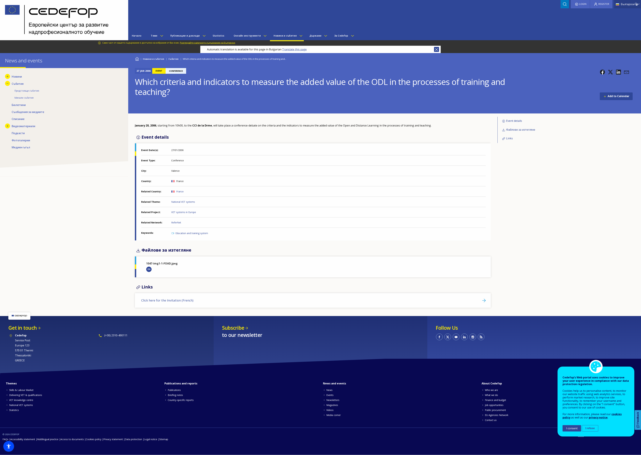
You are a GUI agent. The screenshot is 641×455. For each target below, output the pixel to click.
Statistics (14, 410)
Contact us (491, 420)
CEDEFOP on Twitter (447, 337)
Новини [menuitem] (17, 76)
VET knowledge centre (21, 400)
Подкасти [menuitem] (18, 133)
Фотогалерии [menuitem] (21, 140)
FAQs (5, 439)
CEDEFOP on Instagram (472, 337)
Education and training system (191, 233)
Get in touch (22, 327)
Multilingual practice (47, 439)
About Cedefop (492, 383)
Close (436, 49)
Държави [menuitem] (315, 35)
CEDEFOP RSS (481, 337)
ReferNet (176, 222)
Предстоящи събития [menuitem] (26, 90)
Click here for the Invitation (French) (167, 300)
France (180, 191)
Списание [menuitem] (18, 119)
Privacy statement (113, 439)
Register (603, 4)
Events (330, 395)
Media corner (333, 415)
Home (137, 58)
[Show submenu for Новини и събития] (301, 35)
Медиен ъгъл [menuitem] (21, 147)
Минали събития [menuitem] (24, 97)
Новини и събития (153, 58)
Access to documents (72, 439)
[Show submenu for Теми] (162, 35)
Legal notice (150, 439)
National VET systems (183, 201)
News (329, 390)
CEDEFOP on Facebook (439, 337)
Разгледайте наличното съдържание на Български (207, 42)
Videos (330, 410)
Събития (173, 58)
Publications (174, 390)
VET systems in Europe (183, 212)
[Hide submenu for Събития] (7, 83)
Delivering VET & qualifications (25, 395)
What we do (491, 395)
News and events (334, 383)
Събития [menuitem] (18, 84)
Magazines (332, 405)
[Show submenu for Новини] (7, 76)
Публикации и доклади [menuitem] (185, 35)
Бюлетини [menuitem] (19, 105)
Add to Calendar (618, 96)
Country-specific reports (181, 400)
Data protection (133, 439)
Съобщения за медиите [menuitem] (28, 112)
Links (509, 138)
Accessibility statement (22, 439)
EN (149, 269)
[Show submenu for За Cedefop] (352, 35)
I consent (572, 428)
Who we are (491, 390)
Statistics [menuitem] (218, 35)
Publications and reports (180, 383)
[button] (602, 72)
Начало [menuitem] (136, 35)
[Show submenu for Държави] (326, 35)
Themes (11, 383)
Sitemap (163, 439)
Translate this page (294, 49)
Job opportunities (494, 405)
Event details (514, 121)
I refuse (590, 428)
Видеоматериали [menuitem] (23, 126)
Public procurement (495, 410)
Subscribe (233, 327)
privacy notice (598, 417)
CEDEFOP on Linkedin (464, 337)
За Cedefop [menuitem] (341, 35)
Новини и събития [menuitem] (285, 35)
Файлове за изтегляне (520, 129)
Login (582, 4)
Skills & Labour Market (21, 390)
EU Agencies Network (496, 415)
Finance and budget (495, 400)
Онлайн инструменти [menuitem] (247, 35)
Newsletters (332, 400)
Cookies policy (93, 439)
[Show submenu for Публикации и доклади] (204, 35)
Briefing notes (175, 395)
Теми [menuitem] (154, 35)
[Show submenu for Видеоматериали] (7, 125)
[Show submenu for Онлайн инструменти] (265, 35)
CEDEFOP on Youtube (456, 337)
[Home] (61, 20)
